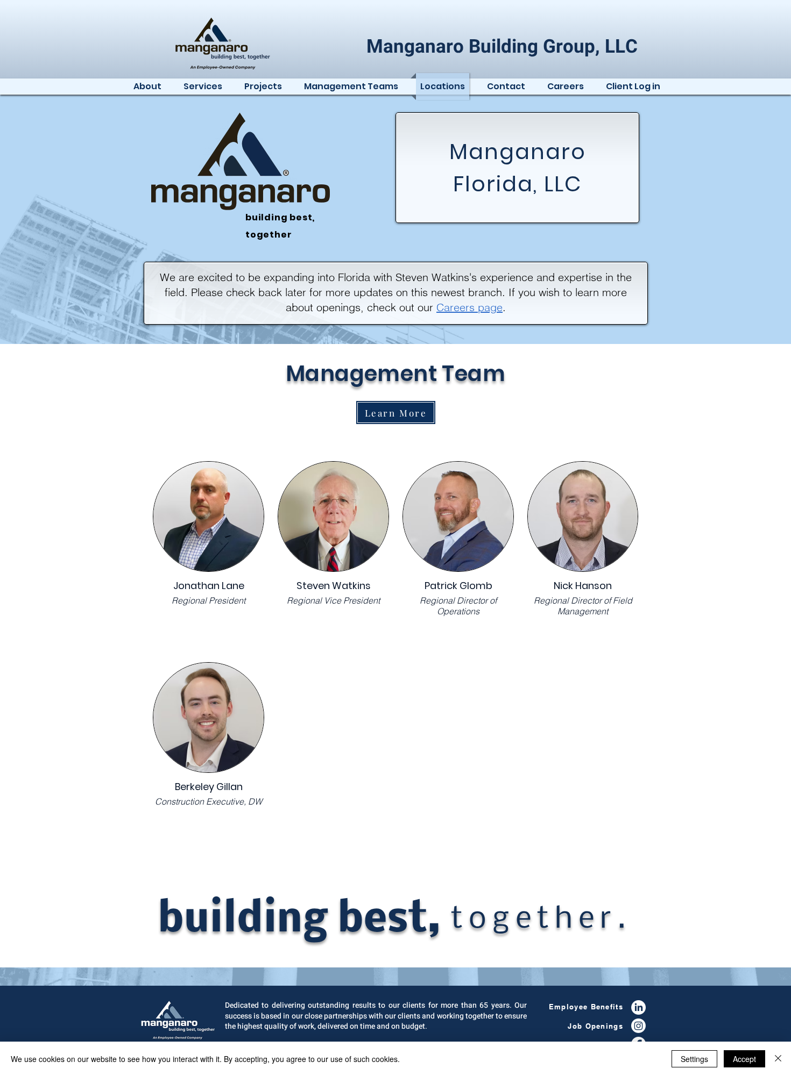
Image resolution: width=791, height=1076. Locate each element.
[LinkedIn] (638, 1007)
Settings (694, 1058)
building (267, 217)
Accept (744, 1058)
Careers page (469, 307)
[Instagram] (638, 1025)
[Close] (778, 1058)
